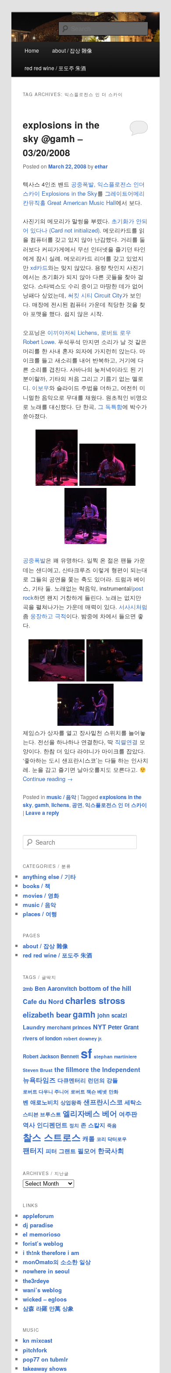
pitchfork (35, 1350)
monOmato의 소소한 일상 (57, 1262)
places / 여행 (40, 914)
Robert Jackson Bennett (51, 1056)
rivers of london (42, 1038)
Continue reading (48, 778)
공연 (77, 805)
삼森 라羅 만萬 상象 (48, 1308)
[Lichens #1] (57, 483)
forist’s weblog (43, 1243)
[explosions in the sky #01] (56, 679)
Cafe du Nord (43, 1001)
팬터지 (33, 1150)
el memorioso (42, 1234)
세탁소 (133, 1102)
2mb (28, 988)
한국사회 (111, 1150)
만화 (113, 1091)
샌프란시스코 (103, 1102)
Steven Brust (38, 1070)
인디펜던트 (52, 1124)
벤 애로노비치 (41, 1102)
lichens (60, 805)
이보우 (40, 388)
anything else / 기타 (49, 876)
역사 (29, 1124)
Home (32, 50)
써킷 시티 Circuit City (95, 295)
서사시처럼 (133, 606)
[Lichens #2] (107, 483)
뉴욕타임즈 (39, 1080)
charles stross (95, 1000)
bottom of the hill (105, 988)
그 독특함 (110, 406)
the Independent (115, 1069)
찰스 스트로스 (52, 1137)
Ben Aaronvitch (56, 988)
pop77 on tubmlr (45, 1359)
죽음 (112, 1125)
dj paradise (38, 1225)
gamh (42, 805)
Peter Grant (123, 1027)
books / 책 (36, 886)
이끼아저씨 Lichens (72, 332)
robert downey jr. (83, 1038)
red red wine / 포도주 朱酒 (55, 68)
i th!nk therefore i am (51, 1252)
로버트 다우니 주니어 (46, 1091)
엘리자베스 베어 (90, 1113)
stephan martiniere (115, 1056)
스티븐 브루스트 (42, 1114)
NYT (99, 1027)
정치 (74, 1125)
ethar (101, 166)
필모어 (87, 1150)
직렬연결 (126, 742)
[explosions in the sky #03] (85, 723)
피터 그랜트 (61, 1151)
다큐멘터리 (71, 1080)
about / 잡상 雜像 (72, 50)
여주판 (128, 1114)
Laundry (34, 1027)
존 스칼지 (93, 1125)
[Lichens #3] (85, 542)
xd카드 (39, 267)
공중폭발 (34, 560)
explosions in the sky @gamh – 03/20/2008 (61, 138)
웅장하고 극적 (48, 616)
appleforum (38, 1216)
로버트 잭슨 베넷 (89, 1091)
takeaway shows (45, 1368)
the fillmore (71, 1069)
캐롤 (88, 1138)
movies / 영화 (41, 895)
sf (86, 1053)
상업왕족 (71, 1102)
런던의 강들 (103, 1080)
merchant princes (69, 1027)
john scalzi (112, 1015)
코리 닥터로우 (111, 1138)
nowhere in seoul (46, 1271)
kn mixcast (37, 1340)
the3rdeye (36, 1280)
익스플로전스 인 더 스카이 (116, 805)
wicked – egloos (45, 1299)
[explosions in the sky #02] (114, 679)
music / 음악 (61, 797)
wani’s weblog (42, 1290)
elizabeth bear (47, 1014)
